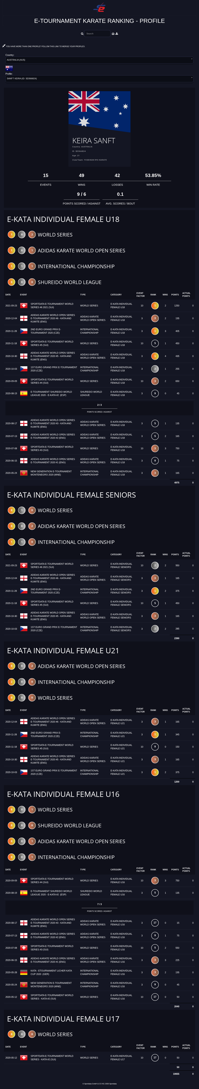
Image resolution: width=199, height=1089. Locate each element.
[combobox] (99, 61)
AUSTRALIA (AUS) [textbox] (16, 60)
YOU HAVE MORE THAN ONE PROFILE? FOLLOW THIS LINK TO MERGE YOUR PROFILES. (45, 46)
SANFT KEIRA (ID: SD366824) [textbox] (22, 78)
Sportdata (113, 1084)
